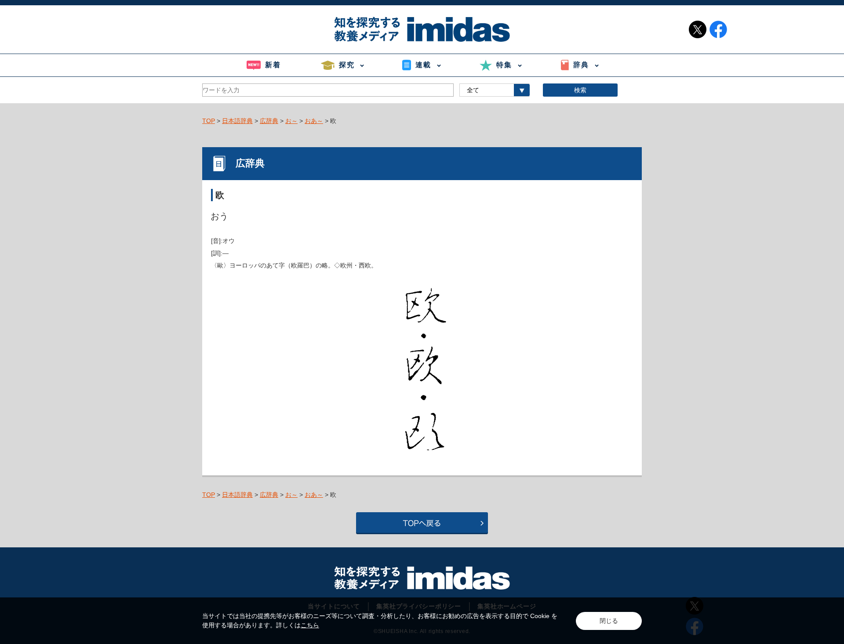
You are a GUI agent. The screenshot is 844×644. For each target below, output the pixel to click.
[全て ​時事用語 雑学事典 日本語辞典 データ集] (494, 90)
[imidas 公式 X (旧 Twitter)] (697, 29)
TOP (208, 120)
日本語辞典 (237, 120)
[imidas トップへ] (422, 29)
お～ (291, 120)
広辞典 (269, 120)
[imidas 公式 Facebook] (718, 29)
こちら (310, 625)
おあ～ (314, 120)
